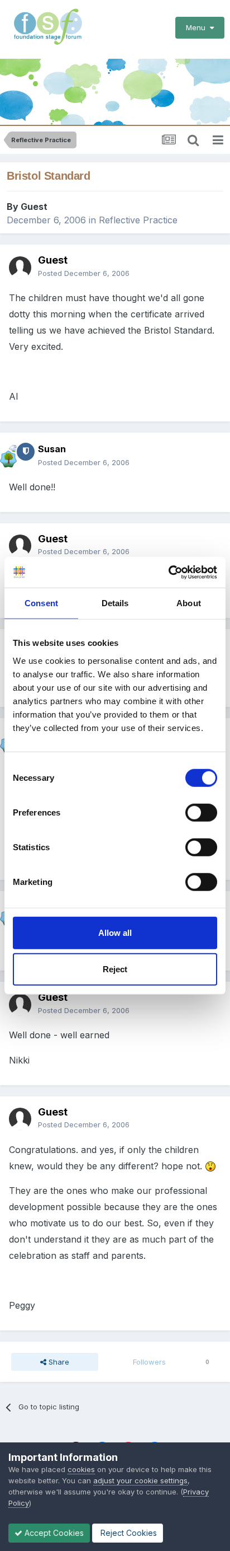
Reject (115, 969)
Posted (84, 273)
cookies (81, 1469)
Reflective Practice (138, 220)
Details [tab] (115, 603)
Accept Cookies (53, 1533)
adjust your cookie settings (140, 1480)
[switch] (201, 812)
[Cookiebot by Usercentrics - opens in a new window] (168, 572)
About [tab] (188, 603)
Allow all (115, 932)
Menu (198, 27)
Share (57, 1361)
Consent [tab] (41, 603)
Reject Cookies (127, 1533)
